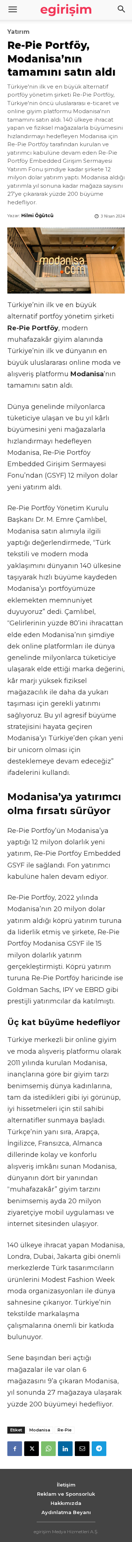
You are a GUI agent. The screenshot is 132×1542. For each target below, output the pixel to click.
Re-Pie (65, 1430)
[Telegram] (99, 1448)
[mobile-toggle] (12, 10)
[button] (121, 10)
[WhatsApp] (48, 1448)
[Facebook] (14, 1448)
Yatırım (18, 32)
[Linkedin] (65, 1448)
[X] (31, 1448)
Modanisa (39, 1430)
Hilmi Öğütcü (37, 215)
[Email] (82, 1448)
